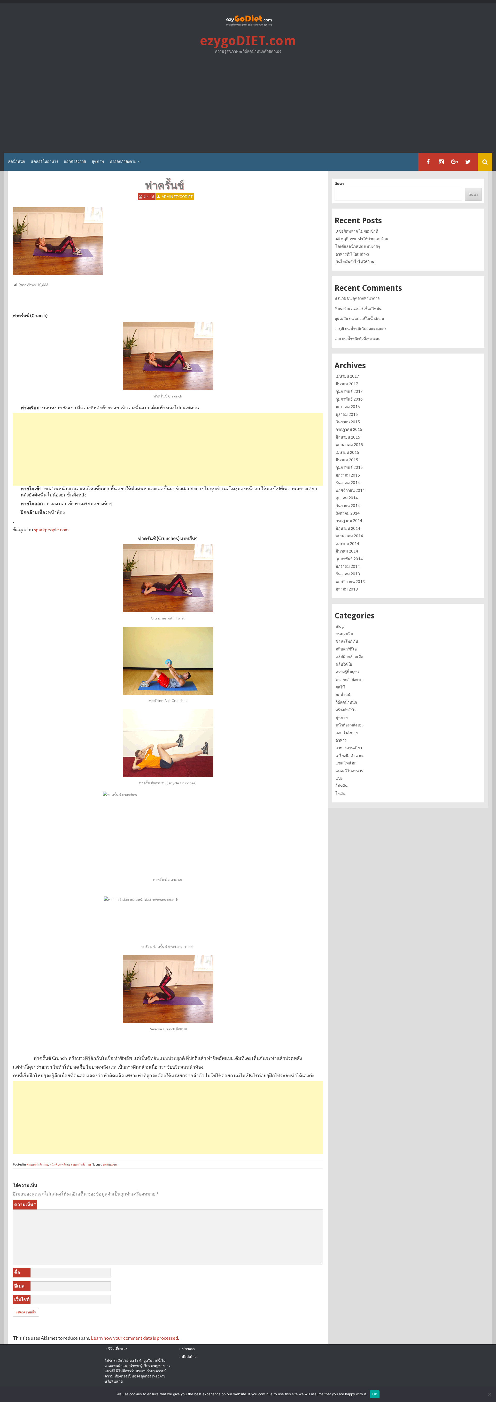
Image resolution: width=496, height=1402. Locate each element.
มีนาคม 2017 (347, 383)
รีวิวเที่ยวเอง (117, 1348)
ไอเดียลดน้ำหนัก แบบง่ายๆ (358, 246)
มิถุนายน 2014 (348, 528)
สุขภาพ (98, 161)
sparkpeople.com (51, 529)
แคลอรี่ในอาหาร (44, 161)
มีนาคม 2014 (347, 551)
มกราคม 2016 (348, 406)
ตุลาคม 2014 (347, 497)
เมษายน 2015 (347, 452)
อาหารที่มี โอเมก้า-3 (352, 254)
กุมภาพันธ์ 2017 (349, 391)
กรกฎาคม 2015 (349, 429)
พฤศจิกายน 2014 (350, 490)
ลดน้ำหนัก (16, 161)
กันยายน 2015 (348, 421)
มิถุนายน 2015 (348, 437)
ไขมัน (340, 793)
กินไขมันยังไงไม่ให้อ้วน (355, 261)
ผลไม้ (340, 687)
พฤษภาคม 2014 (349, 535)
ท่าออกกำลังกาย (123, 161)
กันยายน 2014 (348, 505)
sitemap (188, 1348)
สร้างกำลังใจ (346, 709)
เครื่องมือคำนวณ (349, 755)
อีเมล (19, 1286)
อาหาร (341, 740)
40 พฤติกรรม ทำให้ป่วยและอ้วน (362, 238)
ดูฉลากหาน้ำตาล (366, 298)
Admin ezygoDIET (177, 197)
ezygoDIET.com (248, 40)
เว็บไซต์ (22, 1299)
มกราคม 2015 (348, 475)
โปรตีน (341, 785)
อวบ (338, 338)
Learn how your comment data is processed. (135, 1338)
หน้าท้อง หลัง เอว (60, 1164)
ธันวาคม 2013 (348, 573)
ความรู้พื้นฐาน (347, 671)
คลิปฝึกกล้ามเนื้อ (349, 656)
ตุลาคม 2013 (347, 589)
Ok (374, 1394)
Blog (340, 626)
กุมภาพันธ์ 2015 (349, 467)
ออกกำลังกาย (75, 161)
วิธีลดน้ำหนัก (346, 702)
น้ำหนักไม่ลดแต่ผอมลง (368, 328)
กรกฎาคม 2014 (349, 520)
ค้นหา (339, 183)
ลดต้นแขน (110, 1164)
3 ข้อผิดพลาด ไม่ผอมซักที (357, 231)
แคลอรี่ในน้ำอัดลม (369, 318)
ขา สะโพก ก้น (347, 641)
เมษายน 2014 (347, 543)
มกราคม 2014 (348, 566)
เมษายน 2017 (347, 376)
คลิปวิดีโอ (344, 664)
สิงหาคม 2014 (348, 513)
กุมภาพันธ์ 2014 (349, 558)
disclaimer (190, 1356)
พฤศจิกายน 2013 (350, 581)
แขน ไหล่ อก (346, 763)
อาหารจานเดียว (349, 747)
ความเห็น (25, 1204)
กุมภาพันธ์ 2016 (349, 399)
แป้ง (339, 778)
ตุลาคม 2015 (347, 414)
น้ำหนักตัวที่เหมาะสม (364, 338)
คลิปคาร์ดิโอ (346, 649)
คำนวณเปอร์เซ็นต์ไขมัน (362, 308)
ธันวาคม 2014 (348, 482)
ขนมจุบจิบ (344, 633)
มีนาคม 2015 (347, 459)
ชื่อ (17, 1272)
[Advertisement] (248, 105)
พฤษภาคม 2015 (349, 444)
